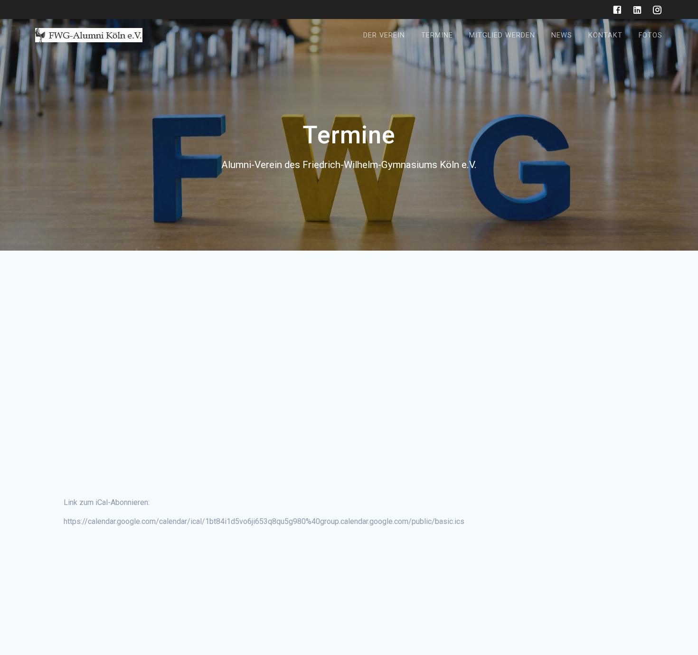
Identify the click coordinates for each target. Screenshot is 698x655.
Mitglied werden (502, 35)
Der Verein (384, 35)
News (561, 35)
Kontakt (605, 35)
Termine (437, 35)
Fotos (650, 35)
